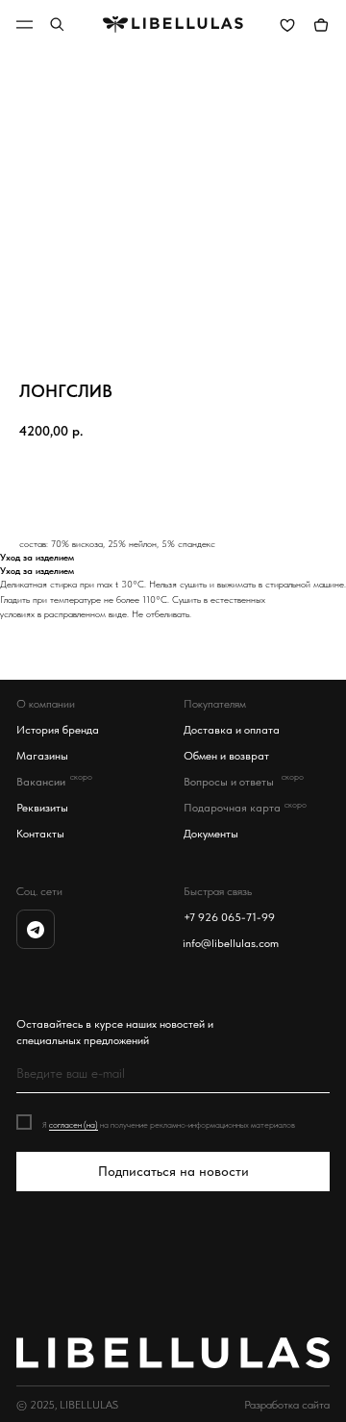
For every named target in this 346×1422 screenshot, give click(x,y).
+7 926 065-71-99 (229, 917)
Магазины (42, 755)
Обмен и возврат (226, 755)
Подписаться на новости (173, 1171)
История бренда (57, 729)
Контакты (40, 833)
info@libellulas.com (231, 943)
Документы (211, 833)
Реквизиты (42, 807)
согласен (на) (73, 1124)
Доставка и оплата (232, 729)
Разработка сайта (287, 1404)
